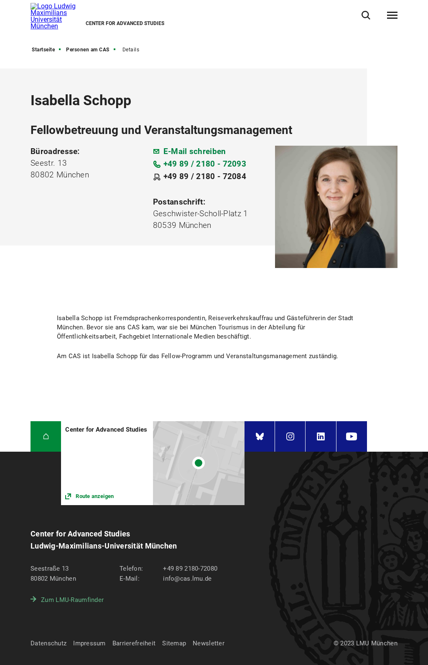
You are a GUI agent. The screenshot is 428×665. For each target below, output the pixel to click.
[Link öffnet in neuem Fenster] (153, 463)
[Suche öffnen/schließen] (366, 15)
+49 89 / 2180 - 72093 (204, 164)
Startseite (43, 50)
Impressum (89, 643)
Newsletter (208, 643)
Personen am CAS (88, 50)
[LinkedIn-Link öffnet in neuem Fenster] (321, 436)
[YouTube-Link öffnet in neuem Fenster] (351, 436)
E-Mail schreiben (194, 151)
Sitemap (174, 643)
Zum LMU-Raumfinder (72, 600)
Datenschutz (48, 643)
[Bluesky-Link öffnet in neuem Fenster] (260, 436)
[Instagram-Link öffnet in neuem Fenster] (290, 436)
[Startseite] (46, 436)
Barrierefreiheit (133, 643)
